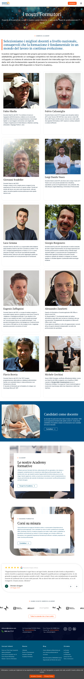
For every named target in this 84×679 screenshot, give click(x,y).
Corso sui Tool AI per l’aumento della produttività (10, 651)
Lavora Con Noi (68, 656)
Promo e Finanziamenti (28, 652)
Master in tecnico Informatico (9, 659)
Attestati (24, 650)
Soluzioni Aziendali (27, 654)
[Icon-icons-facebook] (69, 629)
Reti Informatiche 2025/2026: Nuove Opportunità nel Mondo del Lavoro (52, 659)
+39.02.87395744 (29, 630)
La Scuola (66, 650)
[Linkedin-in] (74, 629)
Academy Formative (27, 656)
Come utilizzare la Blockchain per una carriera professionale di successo (51, 652)
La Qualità (66, 652)
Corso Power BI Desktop (8, 656)
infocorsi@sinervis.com (9, 628)
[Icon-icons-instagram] (65, 629)
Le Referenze (67, 654)
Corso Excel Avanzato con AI (9, 654)
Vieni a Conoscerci (68, 659)
